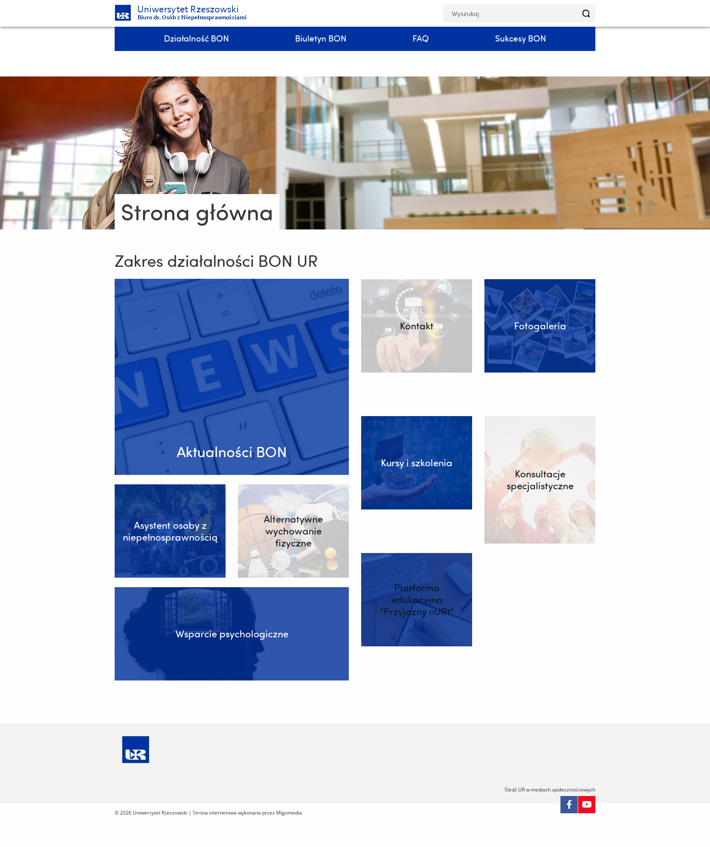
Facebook (569, 804)
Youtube (586, 804)
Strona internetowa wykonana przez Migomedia (247, 812)
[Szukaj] (586, 13)
